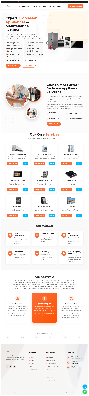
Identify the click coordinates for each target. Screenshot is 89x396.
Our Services (25, 6)
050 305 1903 (74, 363)
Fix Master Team (79, 392)
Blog (40, 6)
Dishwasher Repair (51, 369)
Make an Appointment (49, 6)
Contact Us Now (54, 123)
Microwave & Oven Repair (53, 366)
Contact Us (32, 372)
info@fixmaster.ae (75, 368)
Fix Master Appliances (14, 392)
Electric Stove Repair (52, 375)
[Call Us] (85, 387)
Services (32, 360)
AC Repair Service (51, 357)
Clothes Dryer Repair (52, 372)
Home (18, 6)
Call (25, 163)
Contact (59, 6)
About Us (34, 6)
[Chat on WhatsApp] (85, 392)
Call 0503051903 (13, 65)
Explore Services (28, 65)
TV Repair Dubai (51, 377)
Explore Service (12, 163)
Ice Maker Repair (51, 380)
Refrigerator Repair (51, 363)
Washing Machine (51, 360)
